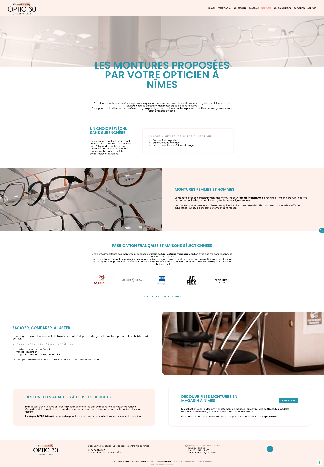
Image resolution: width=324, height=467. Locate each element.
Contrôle (254, 8)
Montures (266, 8)
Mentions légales (157, 461)
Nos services (240, 8)
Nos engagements (282, 8)
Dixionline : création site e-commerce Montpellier (193, 461)
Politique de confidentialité (162, 464)
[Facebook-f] (270, 449)
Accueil (211, 8)
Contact (311, 8)
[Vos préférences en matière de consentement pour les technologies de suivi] (319, 462)
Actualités (299, 8)
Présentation (224, 8)
